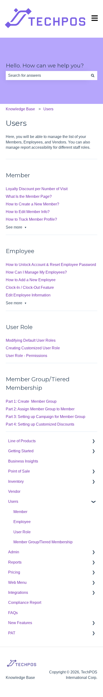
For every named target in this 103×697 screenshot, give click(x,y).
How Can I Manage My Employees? (36, 272)
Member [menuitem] (20, 512)
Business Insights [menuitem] (23, 461)
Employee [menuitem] (22, 522)
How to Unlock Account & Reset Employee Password (51, 265)
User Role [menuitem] (22, 532)
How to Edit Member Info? (28, 212)
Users (48, 109)
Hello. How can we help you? (45, 65)
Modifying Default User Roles (31, 340)
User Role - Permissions (26, 356)
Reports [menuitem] (15, 562)
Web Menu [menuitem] (17, 582)
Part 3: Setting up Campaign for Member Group (45, 417)
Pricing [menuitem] (14, 572)
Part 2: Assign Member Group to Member (40, 409)
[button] (93, 441)
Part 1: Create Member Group (31, 401)
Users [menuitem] (13, 501)
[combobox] (47, 75)
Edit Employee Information (28, 295)
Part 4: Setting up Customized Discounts (40, 424)
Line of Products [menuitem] (22, 441)
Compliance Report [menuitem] (24, 602)
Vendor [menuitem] (14, 491)
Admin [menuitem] (13, 552)
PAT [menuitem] (11, 633)
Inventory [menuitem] (16, 481)
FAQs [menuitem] (13, 613)
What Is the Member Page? (29, 196)
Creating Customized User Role (33, 348)
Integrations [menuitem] (18, 592)
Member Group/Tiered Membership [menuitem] (43, 542)
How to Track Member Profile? (31, 219)
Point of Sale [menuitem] (19, 471)
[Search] (92, 75)
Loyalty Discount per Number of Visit (37, 189)
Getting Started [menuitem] (21, 451)
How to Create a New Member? (32, 204)
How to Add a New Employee (31, 280)
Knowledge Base (20, 109)
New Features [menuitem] (20, 623)
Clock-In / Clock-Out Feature (30, 287)
